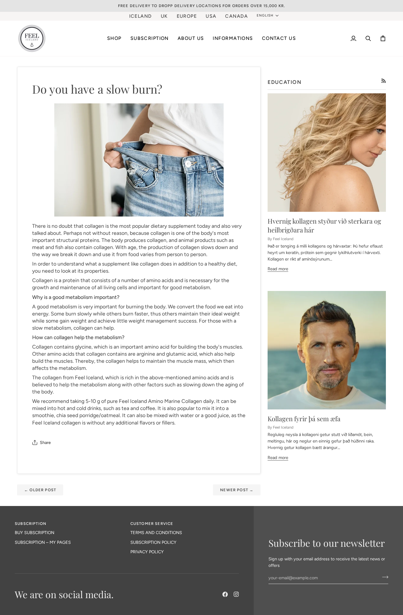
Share (45, 442)
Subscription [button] (30, 523)
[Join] (383, 577)
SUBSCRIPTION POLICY (153, 542)
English (265, 15)
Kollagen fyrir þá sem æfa (304, 418)
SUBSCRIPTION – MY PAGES (43, 542)
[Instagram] (236, 594)
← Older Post (40, 490)
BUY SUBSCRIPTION (34, 532)
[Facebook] (225, 594)
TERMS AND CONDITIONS (156, 532)
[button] (149, 38)
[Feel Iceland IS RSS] (383, 81)
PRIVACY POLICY (147, 551)
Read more (278, 268)
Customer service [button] (151, 523)
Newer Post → (236, 490)
